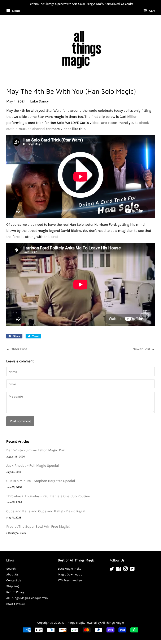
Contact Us (13, 580)
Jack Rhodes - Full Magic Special (32, 465)
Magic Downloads (70, 574)
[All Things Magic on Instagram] (125, 569)
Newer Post (141, 349)
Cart (152, 11)
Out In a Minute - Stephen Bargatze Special (40, 481)
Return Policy (15, 592)
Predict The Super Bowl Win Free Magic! (38, 526)
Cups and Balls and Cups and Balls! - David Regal (45, 511)
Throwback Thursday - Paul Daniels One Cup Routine (48, 496)
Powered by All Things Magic (105, 622)
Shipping (12, 586)
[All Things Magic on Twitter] (111, 569)
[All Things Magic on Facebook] (118, 569)
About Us (12, 574)
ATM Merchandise (70, 580)
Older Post (19, 349)
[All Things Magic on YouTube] (132, 569)
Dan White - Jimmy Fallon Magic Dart (36, 450)
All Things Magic (73, 622)
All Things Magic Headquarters (27, 598)
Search (11, 568)
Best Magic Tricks (69, 568)
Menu (15, 11)
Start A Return (15, 604)
